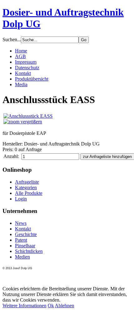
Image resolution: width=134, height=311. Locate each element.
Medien (22, 256)
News (20, 223)
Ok (51, 305)
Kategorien (26, 187)
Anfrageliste (27, 182)
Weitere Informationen (24, 305)
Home (21, 50)
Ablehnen (64, 305)
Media (21, 84)
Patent (21, 240)
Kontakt (23, 73)
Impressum (25, 62)
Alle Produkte (28, 193)
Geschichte (26, 234)
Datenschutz (27, 67)
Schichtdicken (29, 251)
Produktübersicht (31, 78)
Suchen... (11, 39)
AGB (20, 56)
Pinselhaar (25, 245)
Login (21, 198)
